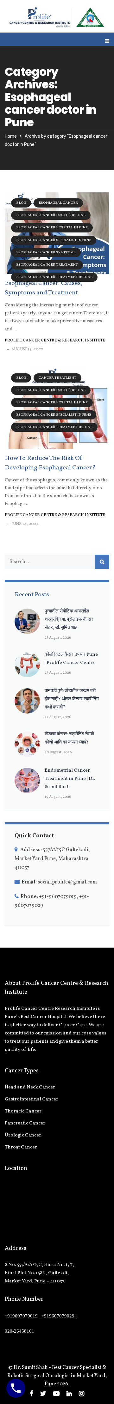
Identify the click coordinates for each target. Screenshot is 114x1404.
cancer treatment (57, 378)
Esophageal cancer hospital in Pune (52, 227)
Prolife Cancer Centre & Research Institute (55, 340)
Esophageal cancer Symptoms (46, 252)
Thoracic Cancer (23, 1111)
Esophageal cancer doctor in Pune (51, 215)
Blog (21, 203)
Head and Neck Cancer (30, 1087)
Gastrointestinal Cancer (31, 1099)
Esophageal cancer (58, 203)
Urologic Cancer (23, 1135)
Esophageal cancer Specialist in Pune (53, 240)
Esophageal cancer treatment (47, 264)
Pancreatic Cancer (25, 1123)
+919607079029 (57, 1315)
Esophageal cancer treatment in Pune (54, 277)
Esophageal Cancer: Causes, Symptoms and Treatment (43, 288)
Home (11, 136)
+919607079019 (21, 1315)
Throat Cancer (21, 1147)
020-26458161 (19, 1331)
